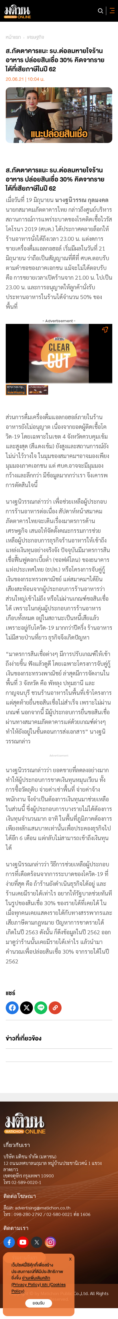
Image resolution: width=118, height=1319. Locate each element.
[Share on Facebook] (12, 1007)
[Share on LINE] (40, 1007)
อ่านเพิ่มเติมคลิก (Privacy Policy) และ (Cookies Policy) (38, 1284)
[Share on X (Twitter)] (26, 1007)
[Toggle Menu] (111, 11)
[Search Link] (100, 10)
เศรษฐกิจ (35, 37)
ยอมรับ (39, 1303)
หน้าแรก (13, 37)
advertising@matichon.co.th (42, 1208)
